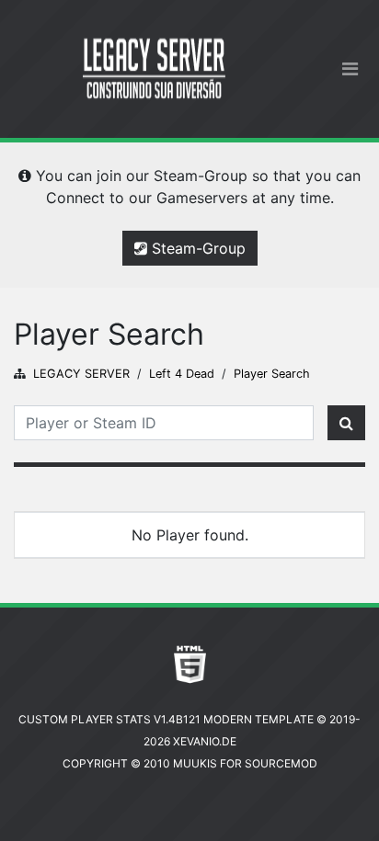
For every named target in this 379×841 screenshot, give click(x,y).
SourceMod (281, 763)
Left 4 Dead (181, 374)
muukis (195, 763)
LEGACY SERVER (81, 374)
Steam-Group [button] (196, 248)
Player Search (272, 374)
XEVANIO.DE (204, 741)
